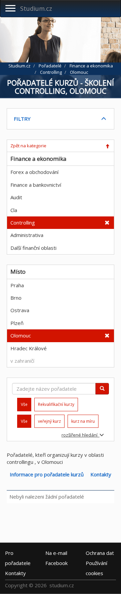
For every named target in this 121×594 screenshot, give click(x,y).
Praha (17, 285)
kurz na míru (83, 421)
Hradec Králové (28, 348)
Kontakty (100, 474)
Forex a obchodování (34, 172)
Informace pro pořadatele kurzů (47, 474)
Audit (16, 197)
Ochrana (100, 552)
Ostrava (19, 310)
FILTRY (22, 118)
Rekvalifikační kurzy (56, 404)
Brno (16, 297)
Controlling (22, 222)
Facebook (56, 562)
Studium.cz (36, 8)
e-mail (56, 552)
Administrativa (26, 235)
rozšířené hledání (80, 435)
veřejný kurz (49, 421)
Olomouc (20, 335)
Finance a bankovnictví (35, 184)
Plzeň (17, 323)
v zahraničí (22, 360)
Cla (13, 210)
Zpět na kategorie (28, 146)
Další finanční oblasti (33, 247)
